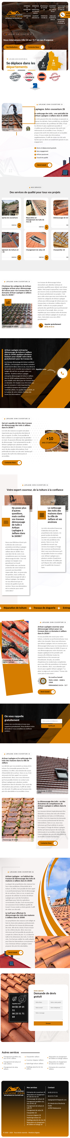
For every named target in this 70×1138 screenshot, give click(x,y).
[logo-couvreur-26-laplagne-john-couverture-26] (13, 1091)
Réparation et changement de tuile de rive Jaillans (58, 1063)
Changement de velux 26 (18, 250)
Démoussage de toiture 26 (44, 7)
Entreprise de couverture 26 (36, 1092)
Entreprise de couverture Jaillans (57, 1068)
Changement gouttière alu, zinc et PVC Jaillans (12, 1058)
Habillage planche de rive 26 (52, 17)
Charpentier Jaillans (32, 1057)
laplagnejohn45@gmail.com (57, 1100)
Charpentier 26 (42, 250)
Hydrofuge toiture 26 (34, 1118)
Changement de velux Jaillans (11, 1068)
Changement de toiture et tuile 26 (61, 7)
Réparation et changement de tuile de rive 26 (35, 9)
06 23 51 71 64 (18, 1015)
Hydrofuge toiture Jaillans (34, 1064)
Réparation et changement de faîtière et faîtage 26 (61, 19)
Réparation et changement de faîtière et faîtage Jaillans (58, 1058)
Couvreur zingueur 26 (34, 1115)
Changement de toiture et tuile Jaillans (12, 1063)
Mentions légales (34, 1133)
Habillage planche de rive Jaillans (34, 1068)
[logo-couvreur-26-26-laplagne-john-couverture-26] (14, 15)
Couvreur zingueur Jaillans (34, 1060)
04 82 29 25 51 (49, 327)
